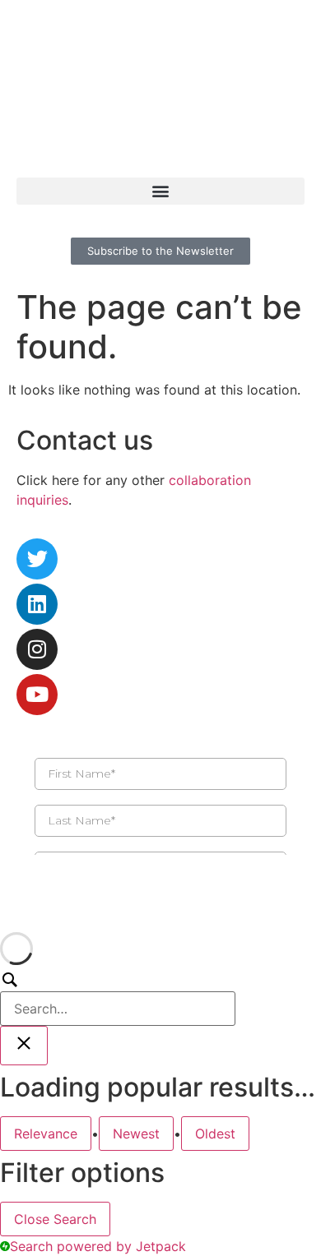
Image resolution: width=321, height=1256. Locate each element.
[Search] (117, 998)
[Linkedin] (37, 604)
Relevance (45, 1133)
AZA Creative (58, 906)
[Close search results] (24, 1045)
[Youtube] (37, 694)
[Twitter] (37, 559)
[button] (160, 191)
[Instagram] (37, 649)
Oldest (215, 1133)
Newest (136, 1133)
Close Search (55, 1219)
